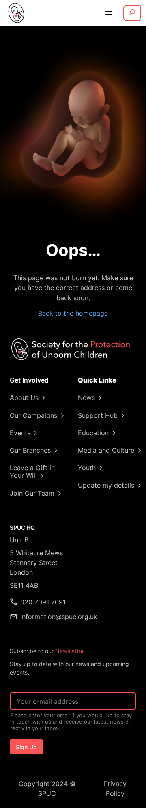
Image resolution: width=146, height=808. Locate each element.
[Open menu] (109, 13)
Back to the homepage (73, 313)
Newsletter (69, 650)
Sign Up (26, 747)
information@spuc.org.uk (58, 616)
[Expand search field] (132, 13)
